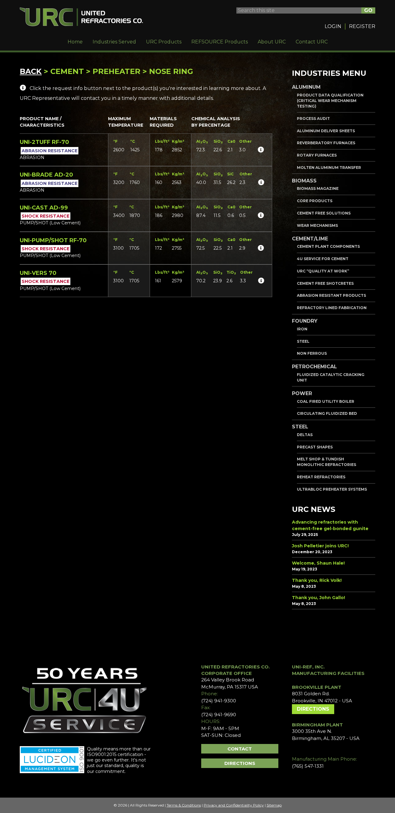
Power (302, 393)
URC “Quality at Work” (323, 271)
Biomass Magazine (318, 188)
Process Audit (313, 118)
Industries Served (114, 42)
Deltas (305, 434)
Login (333, 26)
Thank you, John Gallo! (318, 597)
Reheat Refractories (321, 477)
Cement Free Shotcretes (325, 283)
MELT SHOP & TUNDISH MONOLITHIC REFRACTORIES (326, 462)
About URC (272, 42)
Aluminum (306, 87)
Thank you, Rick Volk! (317, 580)
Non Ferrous (312, 353)
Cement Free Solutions (324, 213)
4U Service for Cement (322, 258)
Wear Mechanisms (317, 225)
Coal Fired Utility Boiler (325, 401)
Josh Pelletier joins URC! (320, 546)
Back (31, 71)
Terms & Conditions (184, 805)
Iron (302, 329)
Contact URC (312, 42)
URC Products (163, 42)
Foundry (305, 321)
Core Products (314, 200)
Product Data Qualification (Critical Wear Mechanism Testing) (330, 100)
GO (368, 10)
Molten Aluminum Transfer (329, 167)
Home (75, 42)
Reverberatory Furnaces (326, 143)
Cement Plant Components (328, 246)
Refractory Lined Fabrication (332, 307)
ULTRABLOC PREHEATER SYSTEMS (332, 489)
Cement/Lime (310, 239)
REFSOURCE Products (219, 42)
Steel (303, 341)
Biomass (304, 181)
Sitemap (274, 805)
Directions (239, 763)
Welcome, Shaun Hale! (318, 563)
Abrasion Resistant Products (331, 295)
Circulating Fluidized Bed (327, 413)
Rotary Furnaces (317, 155)
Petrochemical (314, 367)
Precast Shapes (315, 447)
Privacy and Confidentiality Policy (234, 805)
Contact (239, 749)
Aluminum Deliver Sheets (326, 131)
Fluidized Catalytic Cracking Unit (330, 377)
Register (362, 26)
